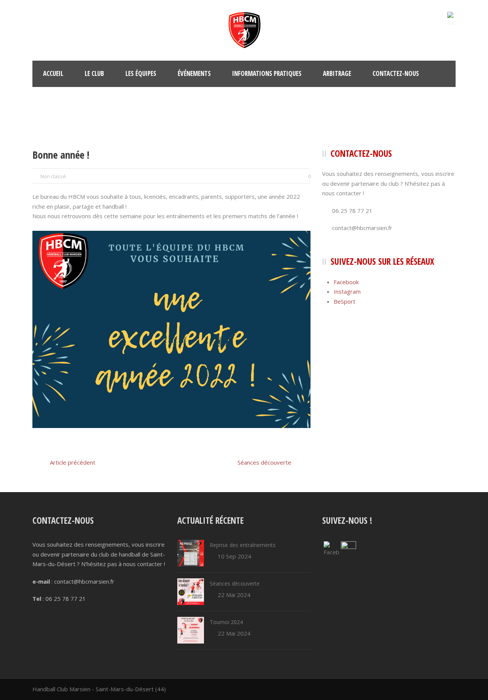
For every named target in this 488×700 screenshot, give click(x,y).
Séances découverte (235, 583)
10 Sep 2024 (234, 556)
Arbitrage (337, 73)
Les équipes (140, 73)
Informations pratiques (267, 73)
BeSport (344, 301)
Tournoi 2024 (226, 622)
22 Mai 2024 (234, 595)
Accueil (53, 73)
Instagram (347, 291)
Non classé (53, 176)
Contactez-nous (395, 73)
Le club (94, 73)
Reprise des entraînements (243, 545)
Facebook (346, 282)
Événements (194, 73)
